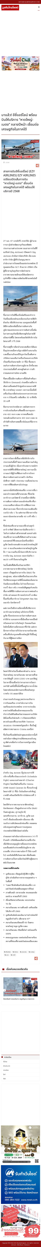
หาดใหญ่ (32, 952)
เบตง (7, 955)
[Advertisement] (20, 32)
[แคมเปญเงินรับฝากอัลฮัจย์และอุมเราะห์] (20, 1144)
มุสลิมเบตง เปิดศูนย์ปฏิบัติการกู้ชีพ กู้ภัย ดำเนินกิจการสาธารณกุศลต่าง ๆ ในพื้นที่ (21, 877)
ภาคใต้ (13, 955)
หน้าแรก (13, 1245)
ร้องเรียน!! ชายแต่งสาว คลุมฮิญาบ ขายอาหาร (18, 999)
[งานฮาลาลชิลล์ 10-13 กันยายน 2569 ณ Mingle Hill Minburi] (20, 63)
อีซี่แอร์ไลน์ (8, 952)
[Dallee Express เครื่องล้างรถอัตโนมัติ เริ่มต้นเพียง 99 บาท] (20, 1221)
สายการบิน (24, 952)
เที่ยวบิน (16, 952)
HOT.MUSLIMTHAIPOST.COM (29, 2)
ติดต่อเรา (27, 1245)
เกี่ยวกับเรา (20, 1245)
